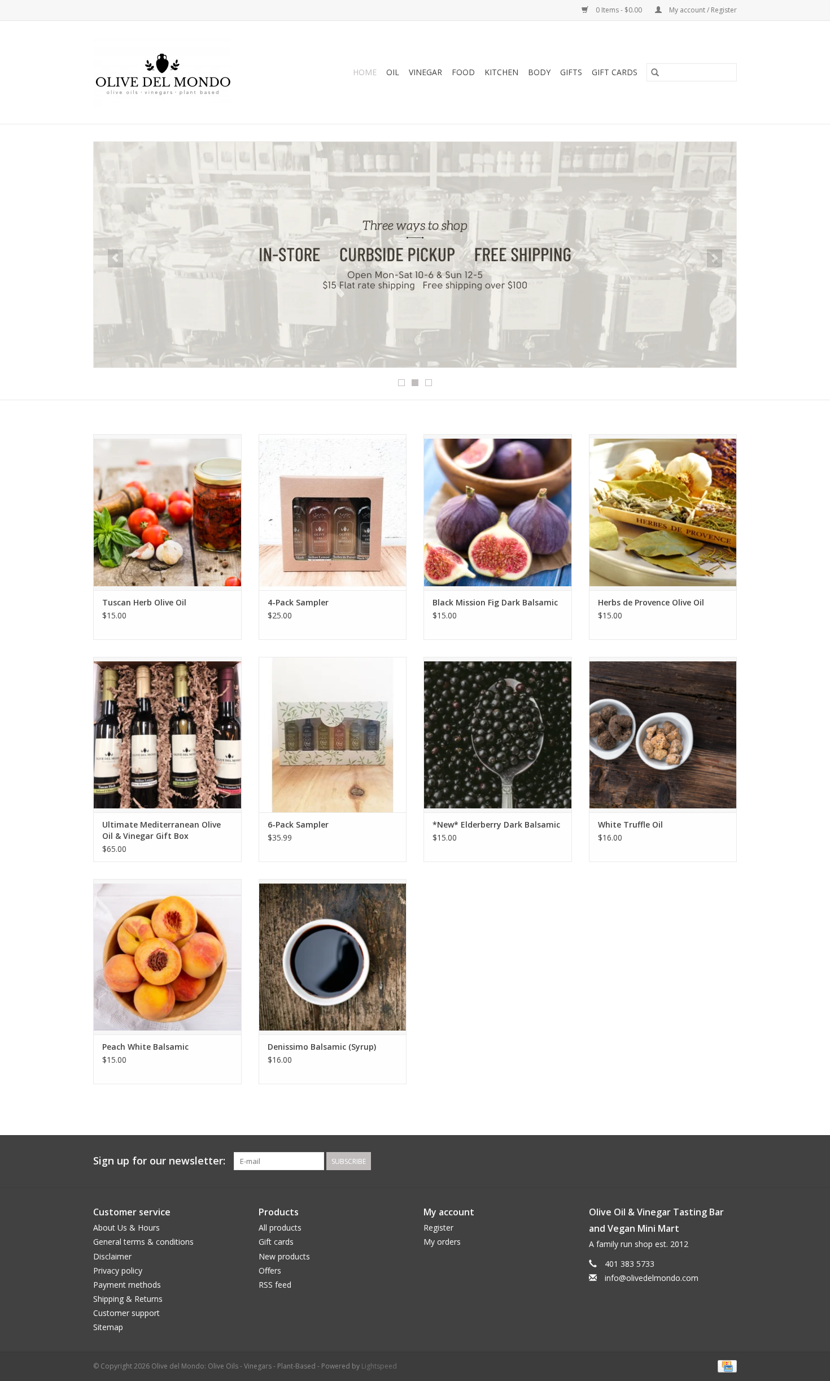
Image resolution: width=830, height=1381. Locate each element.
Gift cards (614, 72)
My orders (442, 1241)
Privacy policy (117, 1270)
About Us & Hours (126, 1227)
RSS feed (275, 1284)
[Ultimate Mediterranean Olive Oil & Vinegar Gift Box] (167, 734)
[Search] (654, 72)
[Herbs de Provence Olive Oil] (663, 512)
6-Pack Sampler (298, 824)
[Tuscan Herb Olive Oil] (167, 512)
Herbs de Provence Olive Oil (651, 602)
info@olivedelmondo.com (651, 1277)
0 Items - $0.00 (619, 10)
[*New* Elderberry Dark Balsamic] (497, 734)
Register (438, 1227)
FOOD (463, 72)
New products (284, 1256)
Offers (270, 1270)
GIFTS (571, 72)
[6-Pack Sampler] (333, 734)
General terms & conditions (143, 1241)
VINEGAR (425, 72)
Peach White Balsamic (145, 1046)
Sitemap (108, 1327)
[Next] (714, 258)
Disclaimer (112, 1256)
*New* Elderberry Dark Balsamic (496, 824)
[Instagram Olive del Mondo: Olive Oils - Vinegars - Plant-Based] (728, 1161)
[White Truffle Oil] (663, 734)
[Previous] (115, 258)
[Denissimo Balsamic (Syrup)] (333, 956)
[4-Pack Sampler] (333, 512)
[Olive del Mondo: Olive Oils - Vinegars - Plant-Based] (178, 72)
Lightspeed (379, 1366)
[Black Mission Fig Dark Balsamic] (497, 512)
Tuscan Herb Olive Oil (144, 602)
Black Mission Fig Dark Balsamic (495, 602)
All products (280, 1227)
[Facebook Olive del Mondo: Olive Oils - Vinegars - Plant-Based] (707, 1161)
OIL (392, 72)
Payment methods (127, 1284)
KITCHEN (501, 72)
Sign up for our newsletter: (159, 1161)
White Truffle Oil (630, 824)
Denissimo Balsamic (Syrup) (322, 1046)
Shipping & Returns (128, 1298)
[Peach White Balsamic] (167, 956)
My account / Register (702, 10)
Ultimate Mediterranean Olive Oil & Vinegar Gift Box (161, 830)
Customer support (126, 1313)
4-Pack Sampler (298, 602)
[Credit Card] (725, 1365)
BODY (539, 72)
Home (365, 72)
